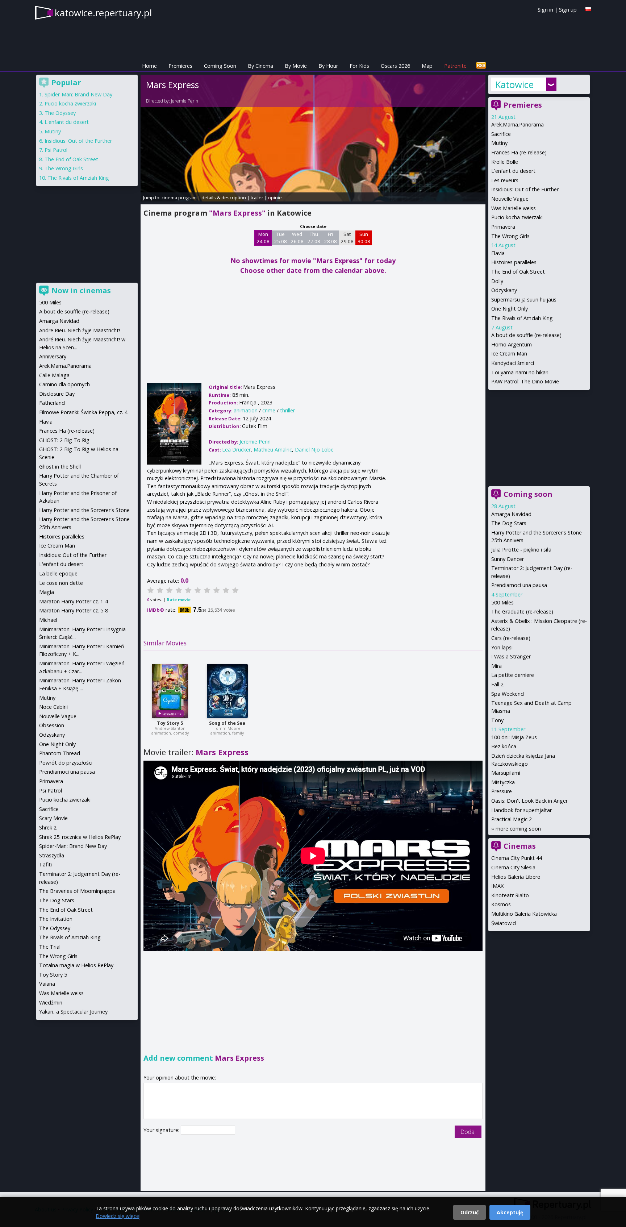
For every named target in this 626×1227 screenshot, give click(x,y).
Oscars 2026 (395, 65)
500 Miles (502, 602)
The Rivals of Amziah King (522, 318)
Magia (46, 591)
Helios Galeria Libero (516, 876)
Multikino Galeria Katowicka (524, 913)
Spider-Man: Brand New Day (78, 94)
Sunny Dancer (507, 559)
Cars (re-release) (510, 638)
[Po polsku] (588, 9)
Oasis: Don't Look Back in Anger (529, 800)
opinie (275, 197)
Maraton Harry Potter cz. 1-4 (73, 601)
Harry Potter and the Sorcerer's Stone (84, 510)
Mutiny (499, 143)
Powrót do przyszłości (65, 762)
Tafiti (45, 864)
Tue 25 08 (280, 238)
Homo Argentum (511, 344)
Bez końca (503, 746)
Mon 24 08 (263, 238)
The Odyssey (60, 112)
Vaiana (47, 983)
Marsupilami (505, 772)
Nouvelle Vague (510, 198)
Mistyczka (503, 782)
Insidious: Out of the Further (525, 189)
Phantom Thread (59, 753)
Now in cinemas (81, 290)
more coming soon (518, 828)
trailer (257, 197)
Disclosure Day (57, 393)
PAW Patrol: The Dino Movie (525, 381)
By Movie (296, 65)
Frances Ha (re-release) (519, 152)
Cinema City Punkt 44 (516, 857)
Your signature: (162, 1130)
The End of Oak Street (518, 271)
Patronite (455, 65)
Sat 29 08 (347, 238)
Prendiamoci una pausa (519, 585)
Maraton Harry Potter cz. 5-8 (73, 610)
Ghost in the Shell (60, 466)
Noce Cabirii (53, 706)
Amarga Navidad (511, 514)
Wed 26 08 (297, 238)
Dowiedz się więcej (118, 1216)
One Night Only (509, 308)
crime (268, 410)
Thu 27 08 (314, 238)
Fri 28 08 (330, 238)
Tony (497, 720)
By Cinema (260, 65)
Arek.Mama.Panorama (517, 124)
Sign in (545, 9)
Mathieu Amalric (273, 449)
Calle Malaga (54, 375)
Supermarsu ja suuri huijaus (523, 299)
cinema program (179, 197)
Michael (48, 619)
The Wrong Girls (510, 236)
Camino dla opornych (64, 384)
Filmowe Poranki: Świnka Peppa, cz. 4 (83, 412)
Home (149, 65)
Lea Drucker (236, 449)
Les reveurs (504, 180)
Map (427, 65)
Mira (496, 665)
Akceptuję (510, 1212)
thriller (287, 410)
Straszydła (51, 855)
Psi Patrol (56, 149)
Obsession (51, 725)
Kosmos (501, 904)
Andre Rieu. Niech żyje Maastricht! (79, 330)
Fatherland (52, 402)
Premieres (180, 65)
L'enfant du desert (513, 170)
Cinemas (520, 846)
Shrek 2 (48, 827)
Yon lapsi (502, 647)
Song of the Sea (227, 723)
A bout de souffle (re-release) (526, 335)
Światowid (503, 923)
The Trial (49, 946)
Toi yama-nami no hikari (519, 372)
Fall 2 (497, 684)
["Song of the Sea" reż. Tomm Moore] (227, 691)
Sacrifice (501, 133)
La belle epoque (58, 573)
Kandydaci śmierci (512, 362)
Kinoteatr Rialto (510, 895)
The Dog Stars (508, 523)
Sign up (568, 9)
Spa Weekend (507, 693)
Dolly (497, 281)
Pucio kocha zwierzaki (517, 217)
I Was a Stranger (511, 656)
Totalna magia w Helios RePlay (76, 965)
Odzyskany (504, 290)
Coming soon (528, 494)
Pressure (501, 791)
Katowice (514, 84)
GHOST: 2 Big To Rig (64, 440)
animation (246, 410)
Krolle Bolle (504, 161)
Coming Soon (220, 65)
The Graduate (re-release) (522, 611)
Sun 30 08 (364, 238)
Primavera (503, 226)
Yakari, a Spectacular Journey (73, 1011)
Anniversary (52, 356)
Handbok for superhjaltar (521, 810)
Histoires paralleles (514, 262)
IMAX (497, 885)
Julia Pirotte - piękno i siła (521, 549)
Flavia (498, 253)
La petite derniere (512, 674)
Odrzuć (469, 1212)
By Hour (328, 65)
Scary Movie (53, 818)
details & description (223, 197)
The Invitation (55, 918)
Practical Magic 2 (511, 819)
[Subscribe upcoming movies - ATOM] (481, 66)
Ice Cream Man (509, 353)
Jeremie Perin (184, 101)
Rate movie (179, 599)
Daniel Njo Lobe (314, 449)
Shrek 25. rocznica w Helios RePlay (80, 836)
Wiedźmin (50, 1002)
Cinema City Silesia (513, 867)
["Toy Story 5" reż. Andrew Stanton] (170, 691)
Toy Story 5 (170, 723)
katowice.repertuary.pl (103, 12)
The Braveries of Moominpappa (77, 890)
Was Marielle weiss (513, 208)
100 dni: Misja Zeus (514, 737)
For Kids (359, 65)
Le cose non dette (61, 582)
